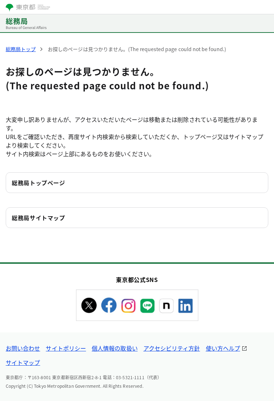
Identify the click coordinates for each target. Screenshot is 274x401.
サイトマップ (23, 362)
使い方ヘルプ (223, 348)
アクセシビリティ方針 (171, 348)
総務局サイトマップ (38, 217)
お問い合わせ (23, 348)
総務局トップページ (38, 182)
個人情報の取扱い (115, 348)
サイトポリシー (66, 348)
